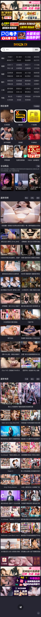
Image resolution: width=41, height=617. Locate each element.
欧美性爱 (36, 73)
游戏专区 (36, 57)
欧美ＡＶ (28, 65)
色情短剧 (28, 100)
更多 (38, 198)
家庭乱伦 (19, 88)
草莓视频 (28, 96)
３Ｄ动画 (36, 65)
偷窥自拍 (10, 81)
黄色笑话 (28, 92)
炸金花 (19, 60)
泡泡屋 (19, 100)
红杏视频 (10, 100)
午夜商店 (19, 96)
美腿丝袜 (10, 84)
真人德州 (19, 57)
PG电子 (10, 57)
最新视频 (5, 197)
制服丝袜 (10, 76)
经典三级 (19, 76)
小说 (2, 90)
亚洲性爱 (10, 73)
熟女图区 (28, 84)
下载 (38, 166)
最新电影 (5, 379)
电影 (2, 74)
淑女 (32, 379)
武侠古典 (36, 88)
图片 (2, 82)
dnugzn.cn (20, 45)
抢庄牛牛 (36, 60)
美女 (26, 198)
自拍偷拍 (19, 65)
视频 (2, 66)
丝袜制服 (19, 68)
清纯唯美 (19, 84)
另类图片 (36, 84)
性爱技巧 (36, 92)
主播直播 (28, 68)
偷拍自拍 (19, 73)
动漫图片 (36, 81)
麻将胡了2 (10, 60)
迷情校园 (10, 92)
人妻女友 (28, 88)
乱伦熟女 (28, 76)
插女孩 (10, 96)
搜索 (36, 50)
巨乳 (32, 198)
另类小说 (19, 92)
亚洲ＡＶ (10, 65)
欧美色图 (28, 81)
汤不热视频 (36, 96)
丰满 (26, 379)
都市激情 (10, 88)
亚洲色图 (19, 81)
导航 (2, 98)
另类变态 (36, 76)
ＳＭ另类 (36, 68)
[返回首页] (38, 613)
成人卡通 (28, 73)
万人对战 (28, 57)
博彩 (2, 58)
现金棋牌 (28, 60)
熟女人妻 (10, 68)
